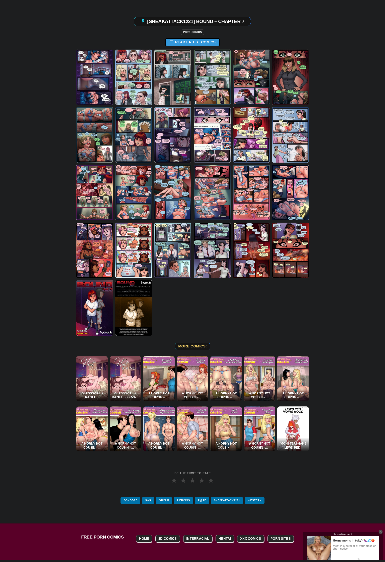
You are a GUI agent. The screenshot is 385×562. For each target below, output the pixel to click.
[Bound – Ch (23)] (172, 250)
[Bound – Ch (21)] (94, 250)
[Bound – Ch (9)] (94, 135)
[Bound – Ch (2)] (133, 307)
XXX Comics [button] (250, 538)
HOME (144, 538)
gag (148, 500)
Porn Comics (192, 32)
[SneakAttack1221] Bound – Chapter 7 (195, 21)
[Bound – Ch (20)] (290, 192)
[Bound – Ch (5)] (172, 77)
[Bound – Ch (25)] (251, 250)
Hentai (225, 538)
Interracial (197, 538)
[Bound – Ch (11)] (172, 135)
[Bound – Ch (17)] (172, 192)
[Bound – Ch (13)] (251, 135)
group (164, 500)
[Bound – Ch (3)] (94, 77)
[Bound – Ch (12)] (212, 135)
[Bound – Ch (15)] (94, 192)
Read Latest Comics (195, 42)
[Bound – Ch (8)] (290, 77)
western (254, 500)
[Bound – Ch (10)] (133, 135)
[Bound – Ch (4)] (133, 77)
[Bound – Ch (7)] (251, 77)
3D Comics (167, 538)
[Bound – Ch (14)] (290, 135)
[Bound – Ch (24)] (212, 250)
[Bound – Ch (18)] (212, 192)
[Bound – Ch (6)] (212, 77)
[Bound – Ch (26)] (290, 250)
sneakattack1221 (227, 500)
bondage (130, 500)
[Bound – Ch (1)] (94, 307)
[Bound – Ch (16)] (133, 192)
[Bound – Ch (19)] (251, 192)
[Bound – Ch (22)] (133, 250)
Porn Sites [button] (281, 538)
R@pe (202, 500)
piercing (183, 500)
